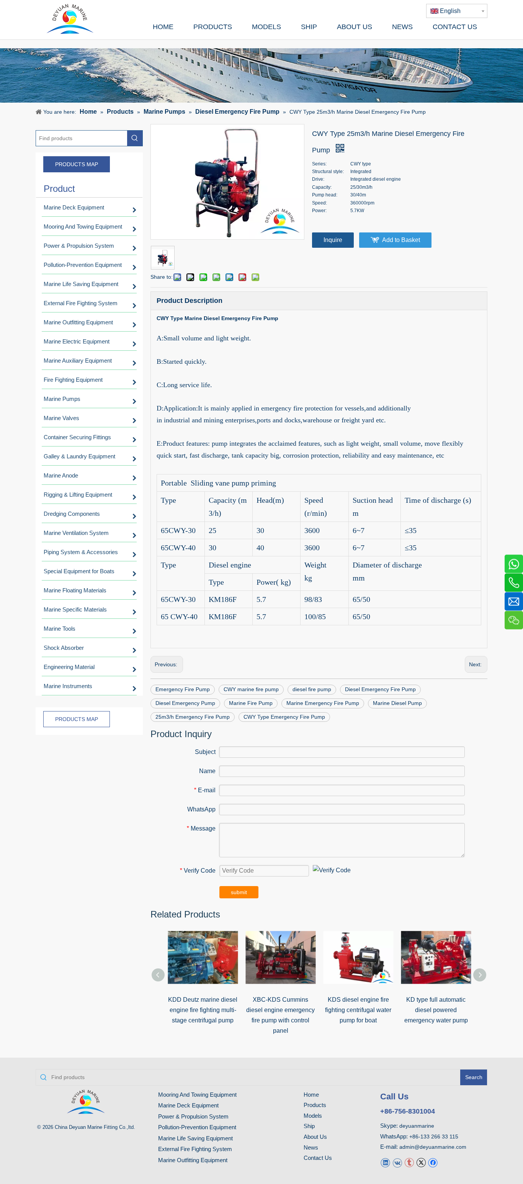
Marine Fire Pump (251, 703)
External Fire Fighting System (195, 1149)
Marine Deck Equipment (188, 1105)
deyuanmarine (416, 1126)
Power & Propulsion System (193, 1116)
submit (239, 892)
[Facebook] (433, 1162)
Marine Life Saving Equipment (195, 1138)
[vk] (397, 1162)
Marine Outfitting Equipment (192, 1160)
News (311, 1147)
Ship (309, 1126)
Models (313, 1115)
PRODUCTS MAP (76, 164)
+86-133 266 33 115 (433, 1136)
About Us (315, 1136)
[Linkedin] (385, 1162)
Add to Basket (401, 240)
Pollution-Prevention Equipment (197, 1127)
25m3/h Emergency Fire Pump (192, 717)
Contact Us (318, 1158)
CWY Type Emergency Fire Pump (284, 717)
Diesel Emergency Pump (185, 703)
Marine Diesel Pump (397, 703)
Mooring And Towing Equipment (197, 1094)
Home (311, 1094)
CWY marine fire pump (251, 689)
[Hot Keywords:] (134, 138)
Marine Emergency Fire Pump (322, 703)
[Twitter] (421, 1162)
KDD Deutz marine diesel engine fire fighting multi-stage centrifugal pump (202, 1010)
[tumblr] (409, 1162)
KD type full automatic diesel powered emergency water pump (436, 1010)
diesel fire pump (312, 689)
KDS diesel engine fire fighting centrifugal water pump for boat (358, 1010)
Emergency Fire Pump (182, 689)
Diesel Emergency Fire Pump (380, 689)
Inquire (333, 240)
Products (315, 1105)
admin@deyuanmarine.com (432, 1147)
